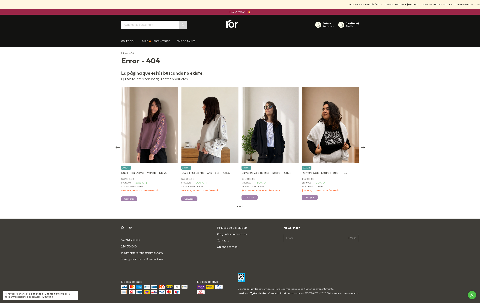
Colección (128, 41)
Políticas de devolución (232, 227)
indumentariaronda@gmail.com (142, 253)
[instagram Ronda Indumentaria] (122, 227)
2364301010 (129, 246)
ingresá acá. (297, 288)
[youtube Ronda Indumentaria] (130, 227)
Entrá (326, 23)
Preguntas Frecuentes (232, 234)
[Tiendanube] (252, 294)
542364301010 (130, 240)
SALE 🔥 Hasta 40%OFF (156, 41)
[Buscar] (183, 25)
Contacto (223, 240)
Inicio (124, 53)
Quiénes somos (227, 247)
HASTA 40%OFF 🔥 (240, 11)
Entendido (47, 296)
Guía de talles (185, 41)
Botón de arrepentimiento (319, 288)
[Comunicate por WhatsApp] (472, 295)
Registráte (328, 26)
